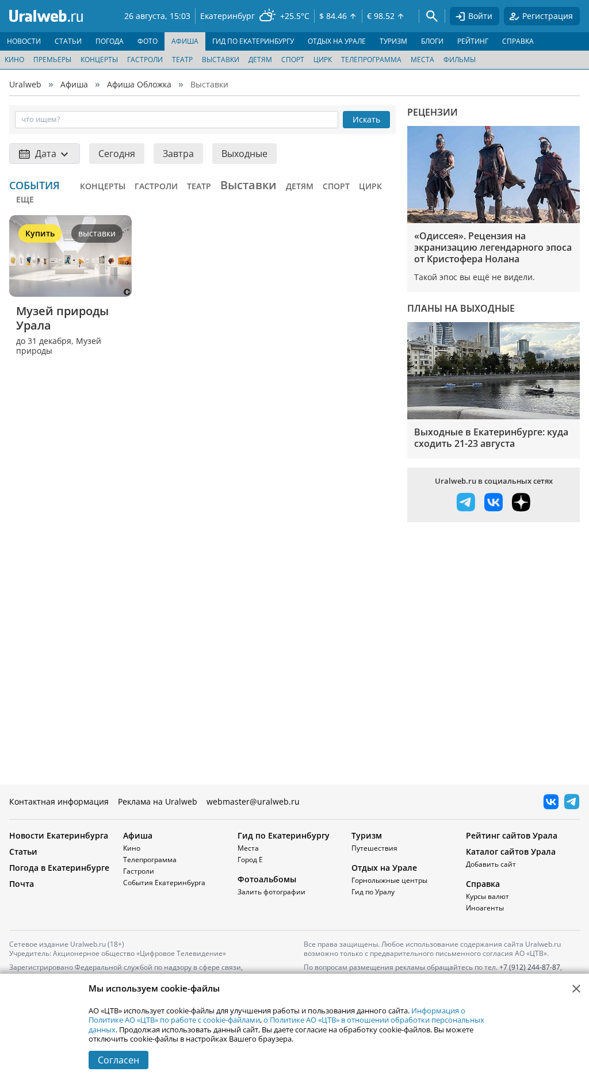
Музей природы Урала (64, 318)
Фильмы (459, 59)
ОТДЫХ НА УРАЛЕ (337, 41)
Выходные (244, 153)
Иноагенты (485, 908)
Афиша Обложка (139, 84)
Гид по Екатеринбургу (284, 835)
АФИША (184, 41)
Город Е (250, 859)
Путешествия (374, 848)
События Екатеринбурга (164, 882)
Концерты (99, 59)
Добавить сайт (491, 864)
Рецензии (432, 112)
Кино (14, 59)
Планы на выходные (461, 308)
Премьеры (52, 59)
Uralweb (25, 84)
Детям (260, 59)
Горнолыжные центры (389, 880)
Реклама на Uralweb (157, 801)
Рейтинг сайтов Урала (511, 835)
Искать (366, 119)
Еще (25, 199)
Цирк (322, 59)
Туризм (366, 835)
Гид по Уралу (373, 892)
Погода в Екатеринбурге (59, 867)
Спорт (292, 59)
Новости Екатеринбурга (58, 835)
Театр (182, 59)
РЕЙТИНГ (472, 41)
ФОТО (147, 41)
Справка (483, 883)
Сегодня (116, 153)
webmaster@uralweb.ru (253, 801)
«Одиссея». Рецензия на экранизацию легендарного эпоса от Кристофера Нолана (493, 247)
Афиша (74, 84)
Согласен (118, 1060)
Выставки (220, 59)
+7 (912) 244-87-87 (529, 967)
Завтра (178, 153)
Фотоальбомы (267, 879)
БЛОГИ (432, 41)
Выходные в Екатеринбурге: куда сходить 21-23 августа (491, 438)
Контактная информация (59, 801)
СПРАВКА (518, 41)
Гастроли (145, 59)
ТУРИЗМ (393, 41)
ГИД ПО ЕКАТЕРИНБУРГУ (253, 41)
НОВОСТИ (24, 41)
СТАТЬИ (68, 41)
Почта (21, 883)
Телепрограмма (371, 59)
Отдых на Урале (384, 867)
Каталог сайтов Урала (511, 851)
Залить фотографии (271, 892)
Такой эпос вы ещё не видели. (474, 276)
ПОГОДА (109, 41)
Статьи (23, 851)
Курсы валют (487, 896)
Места (422, 59)
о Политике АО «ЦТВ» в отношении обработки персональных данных (286, 1024)
